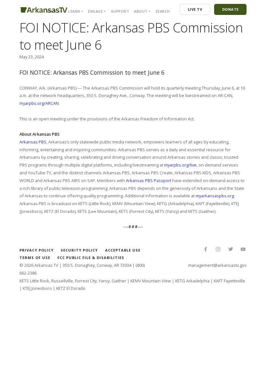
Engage (95, 11)
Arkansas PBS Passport (148, 180)
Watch (54, 11)
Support (120, 11)
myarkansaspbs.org (215, 196)
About (141, 11)
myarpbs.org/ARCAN (39, 103)
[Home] (43, 9)
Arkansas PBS (32, 142)
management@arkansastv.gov (217, 265)
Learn (74, 11)
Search (162, 11)
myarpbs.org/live (180, 165)
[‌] (205, 250)
